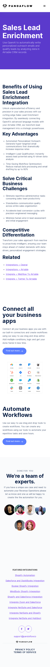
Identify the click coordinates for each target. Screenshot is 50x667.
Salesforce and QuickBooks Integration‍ (25, 580)
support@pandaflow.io (25, 636)
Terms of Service (25, 652)
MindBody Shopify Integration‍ (25, 591)
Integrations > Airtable (17, 269)
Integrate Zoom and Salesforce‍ (25, 602)
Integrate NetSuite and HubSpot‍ (25, 618)
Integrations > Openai (16, 264)
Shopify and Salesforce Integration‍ (25, 596)
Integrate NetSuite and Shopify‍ (25, 613)
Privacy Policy (25, 649)
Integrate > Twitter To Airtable (21, 278)
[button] (45, 6)
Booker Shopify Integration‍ (25, 586)
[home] (18, 6)
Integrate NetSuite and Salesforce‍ (25, 607)
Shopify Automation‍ (25, 575)
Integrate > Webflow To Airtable (22, 274)
